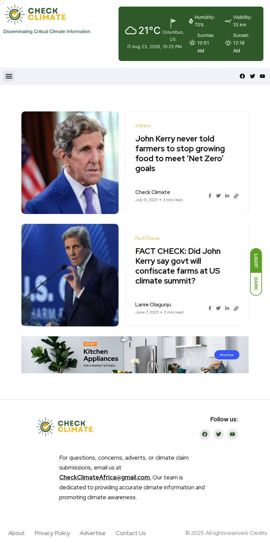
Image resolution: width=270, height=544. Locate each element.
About (16, 533)
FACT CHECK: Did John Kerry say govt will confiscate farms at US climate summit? (178, 266)
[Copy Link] (236, 196)
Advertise (93, 533)
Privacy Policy (52, 533)
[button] (8, 76)
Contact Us (131, 533)
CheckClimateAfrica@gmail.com (104, 477)
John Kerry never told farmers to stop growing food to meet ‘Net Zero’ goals (180, 153)
